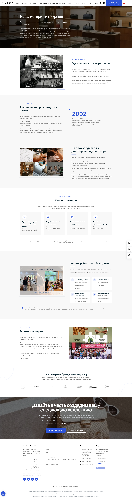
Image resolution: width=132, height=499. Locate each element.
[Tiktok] (36, 479)
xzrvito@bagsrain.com (87, 464)
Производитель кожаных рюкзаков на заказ (62, 494)
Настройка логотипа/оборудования (65, 496)
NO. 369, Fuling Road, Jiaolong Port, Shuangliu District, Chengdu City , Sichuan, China (87, 452)
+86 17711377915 (86, 458)
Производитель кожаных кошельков (73, 491)
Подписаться (100, 467)
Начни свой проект (55, 430)
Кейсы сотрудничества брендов (92, 496)
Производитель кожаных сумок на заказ (38, 491)
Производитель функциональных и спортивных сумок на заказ (87, 494)
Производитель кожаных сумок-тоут (56, 491)
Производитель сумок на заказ (40, 496)
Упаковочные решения (79, 496)
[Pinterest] (32, 479)
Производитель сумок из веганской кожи (42, 494)
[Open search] (101, 3)
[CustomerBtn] (3, 493)
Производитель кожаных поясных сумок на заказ (43, 493)
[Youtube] (28, 479)
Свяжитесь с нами (76, 430)
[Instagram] (24, 479)
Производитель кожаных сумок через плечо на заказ (68, 493)
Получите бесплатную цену (114, 3)
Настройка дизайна (52, 496)
